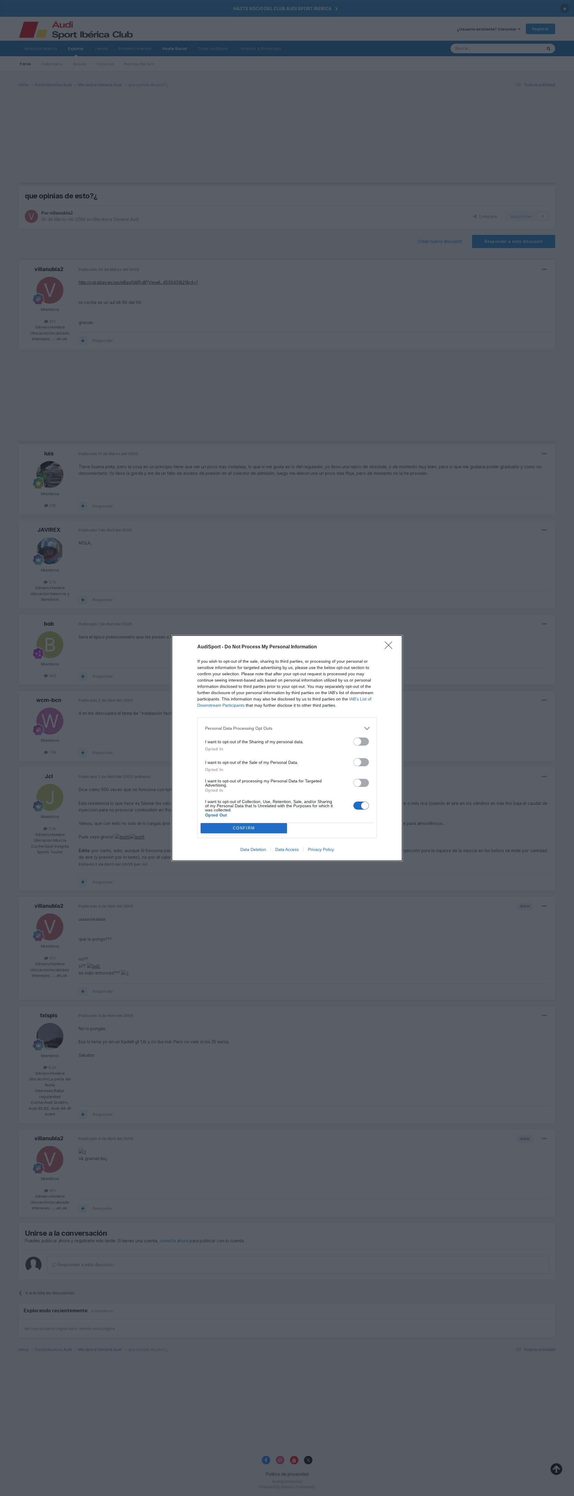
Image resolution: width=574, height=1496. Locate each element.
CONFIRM (244, 828)
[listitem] (287, 728)
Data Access (287, 849)
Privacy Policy (321, 849)
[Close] (390, 647)
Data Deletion (253, 849)
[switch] (361, 742)
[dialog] (287, 748)
